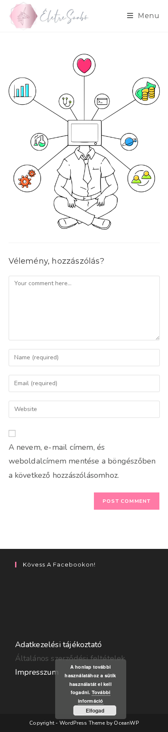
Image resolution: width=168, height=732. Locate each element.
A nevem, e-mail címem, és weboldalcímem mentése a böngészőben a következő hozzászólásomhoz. (82, 461)
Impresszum (37, 672)
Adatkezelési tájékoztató (58, 644)
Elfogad (95, 710)
